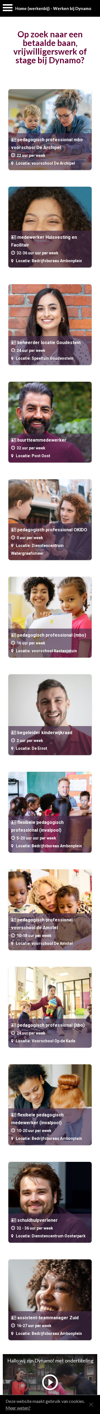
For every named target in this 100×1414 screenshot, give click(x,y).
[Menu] (7, 9)
